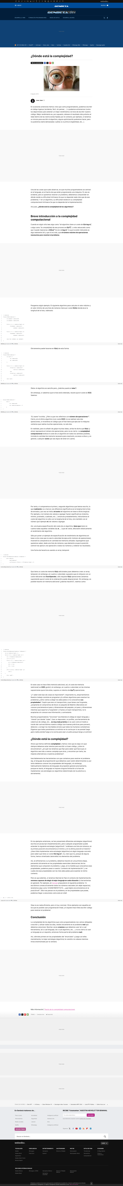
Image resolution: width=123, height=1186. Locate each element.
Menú (19, 5)
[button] (40, 100)
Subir (103, 1143)
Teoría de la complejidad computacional (60, 1009)
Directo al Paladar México (60, 1171)
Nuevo (103, 5)
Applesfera (18, 1155)
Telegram (80, 1128)
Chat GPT (29, 1104)
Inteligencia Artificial (52, 1125)
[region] (61, 328)
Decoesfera (87, 1153)
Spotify (92, 45)
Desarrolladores (68, 17)
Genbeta (61, 6)
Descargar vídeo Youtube (61, 1104)
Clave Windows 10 (47, 1104)
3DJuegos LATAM (33, 1171)
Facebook (107, 18)
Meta (52, 45)
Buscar (104, 1136)
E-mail (53, 63)
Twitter (104, 18)
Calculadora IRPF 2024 (77, 1104)
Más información (74, 1184)
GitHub (16, 343)
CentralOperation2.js (6, 680)
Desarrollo (50, 1014)
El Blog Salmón (101, 1151)
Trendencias (87, 1151)
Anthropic (38, 45)
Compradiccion (87, 1155)
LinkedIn (90, 1128)
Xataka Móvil (18, 1153)
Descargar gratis (100, 45)
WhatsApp (34, 1125)
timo (48, 1121)
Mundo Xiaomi (19, 1160)
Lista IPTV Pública (89, 1104)
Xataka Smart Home (20, 1158)
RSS (83, 1128)
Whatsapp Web (76, 45)
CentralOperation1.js (6, 567)
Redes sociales (19, 1121)
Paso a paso (18, 1115)
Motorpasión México (73, 1171)
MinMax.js (3, 343)
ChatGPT (31, 45)
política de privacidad (85, 1118)
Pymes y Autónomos (100, 1154)
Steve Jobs (46, 45)
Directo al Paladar (60, 1151)
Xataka (17, 1151)
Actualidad (34, 1115)
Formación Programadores (37, 17)
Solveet (55, 883)
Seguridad (34, 1118)
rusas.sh (3, 900)
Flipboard (50, 63)
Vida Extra (31, 1153)
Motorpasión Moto (75, 1153)
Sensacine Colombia (45, 1174)
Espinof (45, 1153)
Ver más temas (20, 1129)
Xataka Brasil (18, 1173)
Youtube (76, 1128)
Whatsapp (85, 45)
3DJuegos (31, 1151)
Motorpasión (73, 1151)
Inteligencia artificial (52, 1115)
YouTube (59, 45)
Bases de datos (55, 17)
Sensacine (45, 1151)
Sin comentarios (37, 63)
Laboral (33, 1121)
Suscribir (91, 1115)
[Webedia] (20, 1143)
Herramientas (18, 1118)
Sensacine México (47, 1171)
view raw (120, 343)
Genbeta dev (62, 12)
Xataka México (19, 1171)
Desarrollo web (20, 17)
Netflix (17, 1125)
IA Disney (37, 1104)
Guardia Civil (67, 45)
